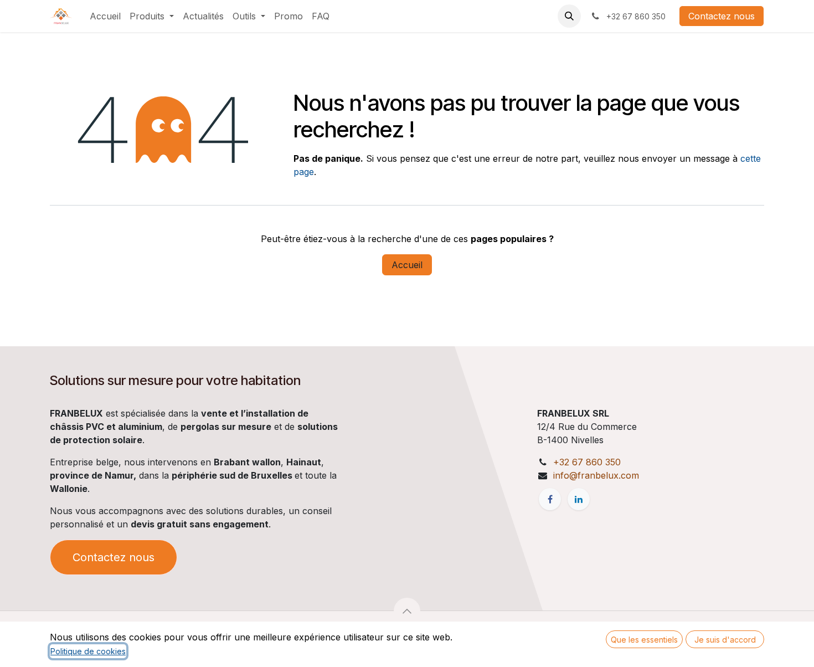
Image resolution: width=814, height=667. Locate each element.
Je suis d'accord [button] (725, 639)
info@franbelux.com (596, 475)
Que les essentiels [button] (644, 639)
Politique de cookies (88, 651)
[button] (569, 16)
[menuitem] (105, 16)
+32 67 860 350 (587, 462)
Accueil (407, 264)
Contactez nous (721, 16)
